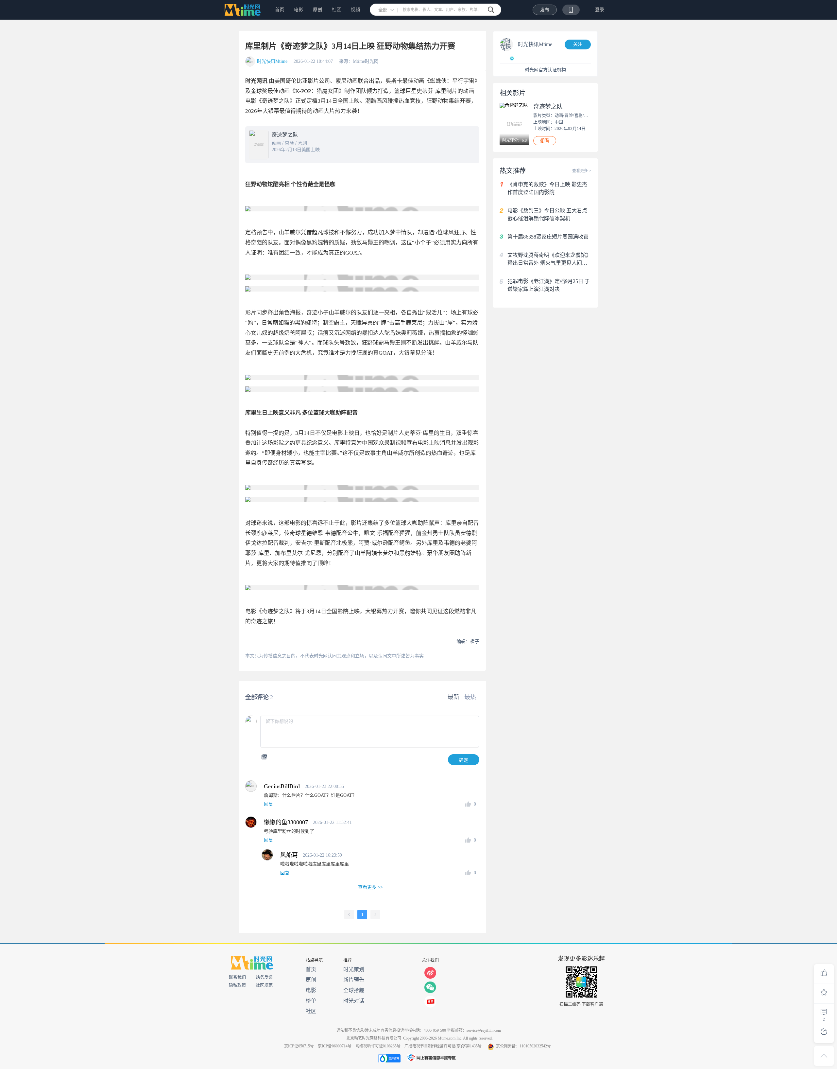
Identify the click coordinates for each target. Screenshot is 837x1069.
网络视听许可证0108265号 (378, 1046)
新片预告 (353, 980)
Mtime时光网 (241, 10)
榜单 (311, 1001)
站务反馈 (264, 977)
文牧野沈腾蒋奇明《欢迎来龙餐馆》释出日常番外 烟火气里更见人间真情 (549, 259)
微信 (430, 987)
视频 (355, 9)
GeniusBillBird (282, 786)
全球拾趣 (353, 990)
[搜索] (491, 10)
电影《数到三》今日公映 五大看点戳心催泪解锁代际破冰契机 (547, 214)
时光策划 (353, 969)
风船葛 (289, 855)
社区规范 (264, 985)
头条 (430, 1001)
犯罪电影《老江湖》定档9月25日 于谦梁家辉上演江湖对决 (548, 285)
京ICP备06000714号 (334, 1046)
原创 (317, 9)
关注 (577, 44)
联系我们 (237, 977)
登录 (599, 9)
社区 (336, 9)
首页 (279, 9)
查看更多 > (581, 171)
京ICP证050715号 (299, 1046)
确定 (463, 760)
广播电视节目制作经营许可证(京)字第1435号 (443, 1046)
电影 (298, 9)
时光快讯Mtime (272, 61)
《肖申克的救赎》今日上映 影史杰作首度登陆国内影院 (547, 188)
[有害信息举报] (431, 1058)
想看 (544, 140)
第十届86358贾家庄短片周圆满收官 (548, 237)
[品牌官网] (389, 1058)
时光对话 (353, 1001)
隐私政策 (237, 985)
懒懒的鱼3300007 (286, 822)
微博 (430, 973)
